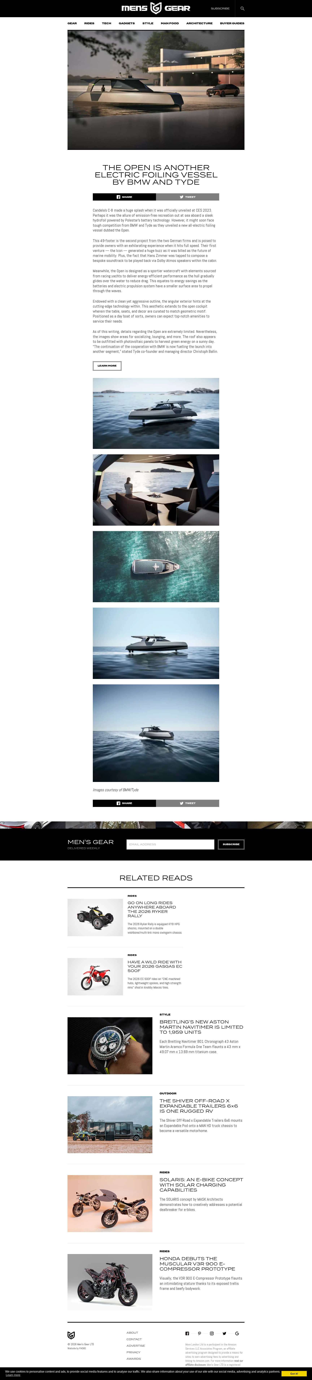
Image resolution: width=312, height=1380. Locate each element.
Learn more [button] (13, 1375)
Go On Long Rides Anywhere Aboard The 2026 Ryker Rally (152, 909)
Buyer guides (232, 24)
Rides (89, 24)
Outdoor (168, 1093)
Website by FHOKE (77, 1348)
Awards (134, 1359)
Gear (72, 24)
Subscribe (231, 844)
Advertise (136, 1346)
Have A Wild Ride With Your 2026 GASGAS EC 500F (155, 966)
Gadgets (127, 24)
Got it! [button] (294, 1373)
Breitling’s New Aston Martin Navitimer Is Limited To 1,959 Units (201, 1027)
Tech (106, 24)
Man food (170, 24)
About (132, 1333)
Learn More (107, 366)
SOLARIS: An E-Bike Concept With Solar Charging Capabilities (201, 1185)
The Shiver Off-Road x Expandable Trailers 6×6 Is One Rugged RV (199, 1106)
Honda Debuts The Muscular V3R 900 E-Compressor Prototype (197, 1264)
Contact (134, 1339)
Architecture (199, 24)
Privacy (133, 1352)
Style (147, 24)
